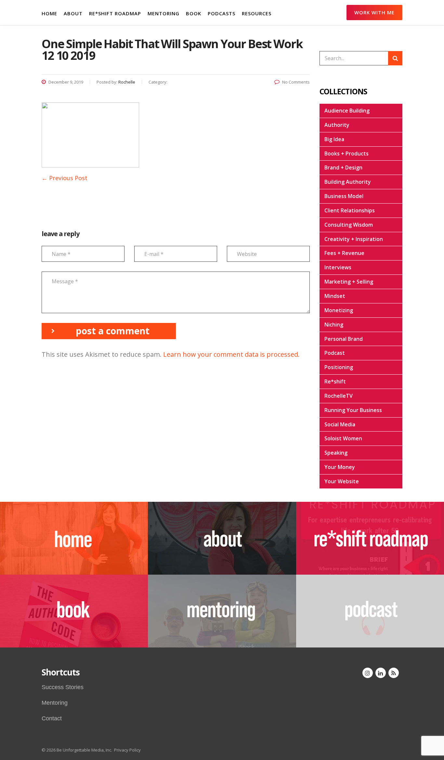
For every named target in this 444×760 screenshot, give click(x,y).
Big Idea (334, 139)
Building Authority (347, 181)
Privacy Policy (127, 750)
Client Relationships (349, 210)
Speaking (335, 452)
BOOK (193, 13)
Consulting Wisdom (348, 224)
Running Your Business (353, 410)
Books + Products (346, 153)
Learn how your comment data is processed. (231, 354)
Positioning (338, 367)
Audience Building (347, 110)
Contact (52, 718)
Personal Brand (343, 338)
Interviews (337, 267)
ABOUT (73, 13)
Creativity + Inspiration (353, 239)
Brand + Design (343, 167)
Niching (333, 324)
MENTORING (163, 13)
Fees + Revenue (344, 253)
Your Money (339, 467)
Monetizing (338, 310)
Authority (336, 124)
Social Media (339, 424)
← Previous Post (64, 178)
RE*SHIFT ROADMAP (115, 13)
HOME (49, 13)
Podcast (334, 352)
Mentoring (55, 703)
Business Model (343, 196)
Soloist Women (343, 438)
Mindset (334, 296)
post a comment (113, 331)
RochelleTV (338, 395)
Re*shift (335, 381)
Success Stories (63, 687)
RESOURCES (256, 13)
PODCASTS (221, 13)
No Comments (296, 82)
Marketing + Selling (348, 281)
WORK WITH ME (374, 12)
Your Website (341, 481)
